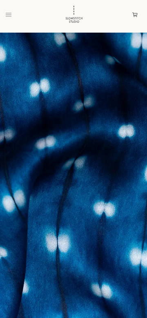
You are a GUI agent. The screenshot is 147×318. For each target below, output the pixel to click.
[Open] (8, 14)
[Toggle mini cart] (135, 15)
